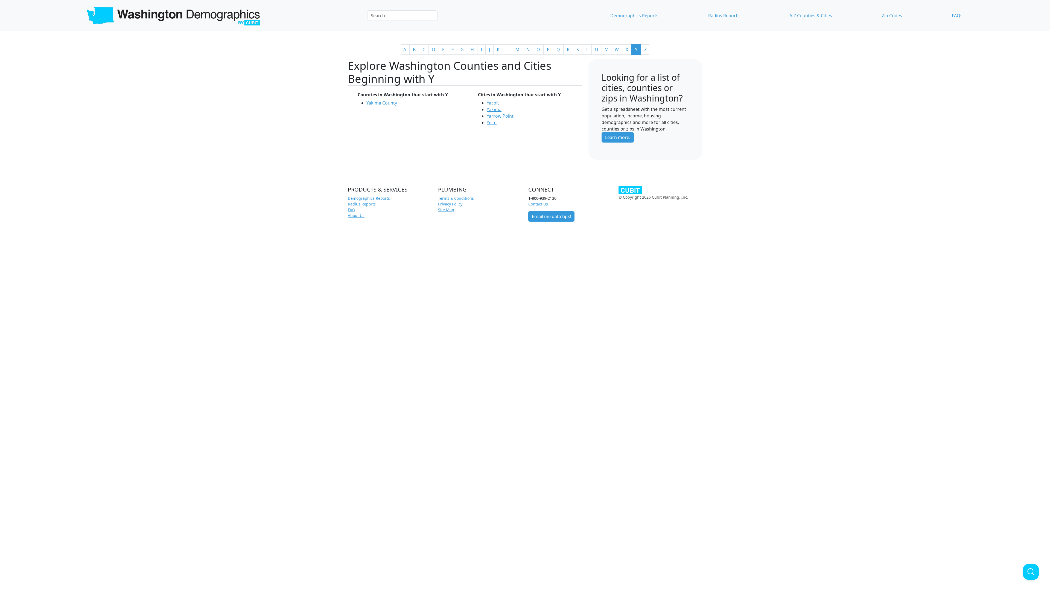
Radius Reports (724, 16)
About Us (356, 215)
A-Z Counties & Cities (810, 16)
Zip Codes (892, 16)
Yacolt (493, 103)
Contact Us (538, 204)
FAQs (957, 16)
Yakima (494, 109)
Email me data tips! (551, 216)
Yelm (492, 123)
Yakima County (381, 103)
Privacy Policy (450, 204)
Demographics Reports (634, 16)
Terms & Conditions (456, 198)
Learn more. (617, 137)
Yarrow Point (500, 116)
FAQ (351, 209)
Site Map (446, 209)
